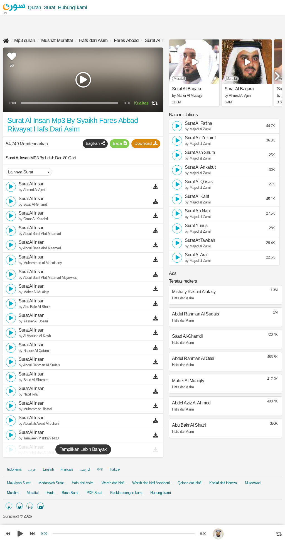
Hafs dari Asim (93, 40)
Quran (34, 7)
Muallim (13, 493)
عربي (32, 469)
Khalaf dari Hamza (223, 483)
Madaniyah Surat (51, 483)
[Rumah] (6, 40)
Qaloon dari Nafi (189, 483)
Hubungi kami (72, 7)
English (48, 469)
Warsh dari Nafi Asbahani (150, 483)
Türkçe (114, 469)
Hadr (50, 493)
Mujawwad (253, 483)
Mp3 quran (24, 40)
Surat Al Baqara (186, 89)
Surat (49, 7)
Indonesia (14, 469)
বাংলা (100, 469)
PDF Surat (94, 493)
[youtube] (40, 506)
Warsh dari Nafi (113, 483)
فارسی (85, 469)
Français (66, 469)
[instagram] (29, 506)
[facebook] (9, 506)
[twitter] (19, 506)
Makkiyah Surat (18, 483)
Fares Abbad (126, 40)
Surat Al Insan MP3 (23, 157)
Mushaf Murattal (57, 40)
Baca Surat (70, 493)
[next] (276, 74)
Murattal (33, 493)
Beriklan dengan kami (126, 493)
